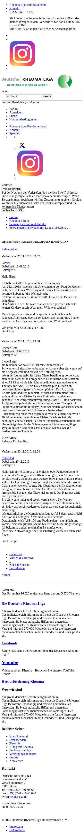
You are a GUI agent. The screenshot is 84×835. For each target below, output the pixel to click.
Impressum (16, 826)
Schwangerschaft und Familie (27, 224)
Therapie (14, 743)
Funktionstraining (20, 750)
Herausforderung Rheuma (23, 681)
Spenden (14, 133)
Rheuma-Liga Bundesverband (27, 4)
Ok (20, 210)
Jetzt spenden (17, 740)
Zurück (6, 574)
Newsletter (16, 760)
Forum (13, 217)
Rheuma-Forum (19, 220)
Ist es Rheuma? (18, 736)
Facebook (9, 643)
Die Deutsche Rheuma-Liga (23, 603)
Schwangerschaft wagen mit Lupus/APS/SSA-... (39, 227)
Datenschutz (17, 830)
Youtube (10, 662)
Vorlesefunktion (12, 188)
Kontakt (14, 8)
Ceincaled (8, 458)
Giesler (6, 263)
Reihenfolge (9, 249)
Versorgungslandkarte (22, 753)
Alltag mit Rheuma (21, 746)
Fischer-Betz (9, 348)
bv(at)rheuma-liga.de (14, 796)
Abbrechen (9, 210)
